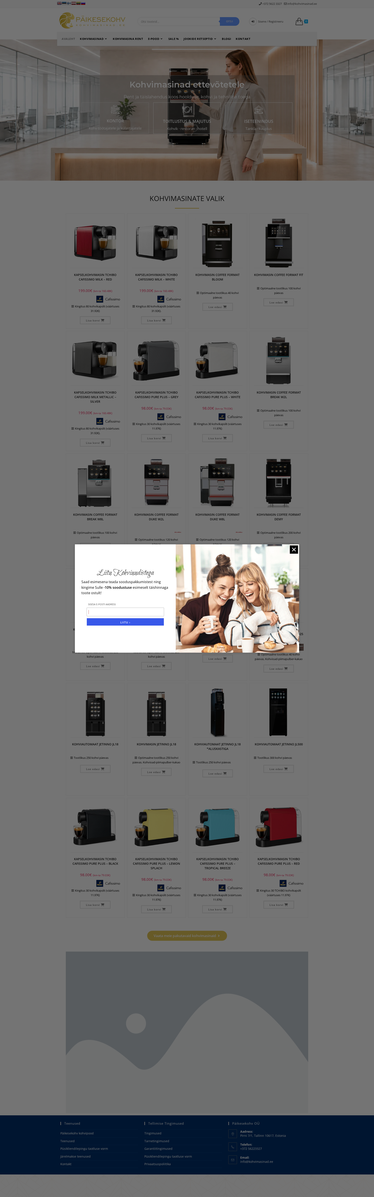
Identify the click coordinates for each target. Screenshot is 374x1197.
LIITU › (125, 622)
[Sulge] (294, 549)
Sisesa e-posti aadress (102, 604)
